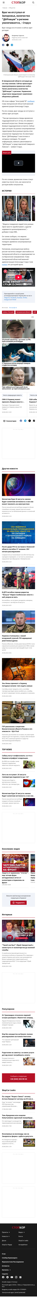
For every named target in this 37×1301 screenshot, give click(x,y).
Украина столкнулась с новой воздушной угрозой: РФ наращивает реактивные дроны (17, 638)
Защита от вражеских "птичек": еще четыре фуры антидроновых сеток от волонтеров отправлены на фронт (15, 878)
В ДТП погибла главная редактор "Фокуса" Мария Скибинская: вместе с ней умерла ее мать (17, 594)
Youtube (19, 298)
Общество (12, 8)
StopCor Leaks (9, 1090)
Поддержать (20, 903)
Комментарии (11, 421)
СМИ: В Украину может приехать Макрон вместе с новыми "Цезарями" (12, 402)
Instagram (7, 300)
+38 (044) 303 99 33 (18, 1079)
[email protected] (20, 1292)
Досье (4, 1240)
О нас (4, 1254)
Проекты (5, 1232)
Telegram (7, 298)
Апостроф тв (13, 308)
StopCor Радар (7, 1245)
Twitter (24, 298)
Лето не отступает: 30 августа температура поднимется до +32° (15, 775)
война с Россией (8, 312)
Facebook (13, 298)
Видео (21, 1232)
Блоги (21, 1236)
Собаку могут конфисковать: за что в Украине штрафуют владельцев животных (17, 758)
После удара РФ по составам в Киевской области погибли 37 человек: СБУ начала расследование (18, 549)
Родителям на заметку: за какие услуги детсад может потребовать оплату (18, 1053)
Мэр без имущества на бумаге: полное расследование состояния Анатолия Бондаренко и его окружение (17, 1036)
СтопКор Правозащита (9, 1258)
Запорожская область (23, 312)
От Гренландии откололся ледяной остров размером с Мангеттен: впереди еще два (18, 1017)
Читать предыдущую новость (12, 395)
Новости (5, 1236)
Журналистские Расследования (13, 1262)
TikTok (14, 300)
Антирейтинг (23, 1245)
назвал (4, 264)
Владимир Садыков (18, 36)
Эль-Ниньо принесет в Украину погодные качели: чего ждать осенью (17, 684)
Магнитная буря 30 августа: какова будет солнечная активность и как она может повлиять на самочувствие (17, 501)
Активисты (5, 1266)
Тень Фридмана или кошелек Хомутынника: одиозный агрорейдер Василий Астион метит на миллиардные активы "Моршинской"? (18, 1119)
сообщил (31, 101)
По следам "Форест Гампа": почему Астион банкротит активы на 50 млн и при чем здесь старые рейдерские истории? (17, 1100)
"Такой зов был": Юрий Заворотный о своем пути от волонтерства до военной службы (18, 947)
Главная (4, 8)
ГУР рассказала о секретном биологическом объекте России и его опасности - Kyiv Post (17, 729)
